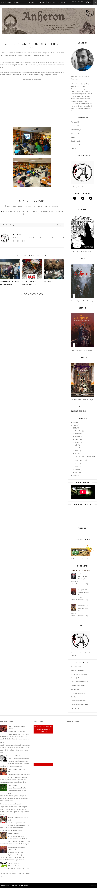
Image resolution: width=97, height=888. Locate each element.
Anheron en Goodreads (81, 570)
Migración (3, 742)
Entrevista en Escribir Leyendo (10, 804)
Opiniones (74, 141)
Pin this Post (53, 206)
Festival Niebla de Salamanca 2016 (30, 283)
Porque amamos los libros (79, 704)
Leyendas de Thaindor (78, 701)
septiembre (79, 439)
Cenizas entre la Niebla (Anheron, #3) (83, 608)
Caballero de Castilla (78, 685)
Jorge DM (17, 234)
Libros (42, 2)
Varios (73, 137)
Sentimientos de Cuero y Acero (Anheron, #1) (83, 576)
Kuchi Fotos (75, 689)
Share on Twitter (35, 206)
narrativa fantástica (46, 211)
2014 (74, 475)
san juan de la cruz (27, 214)
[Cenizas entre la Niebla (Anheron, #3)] (74, 608)
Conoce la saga (13, 2)
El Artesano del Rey (77, 666)
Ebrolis (73, 697)
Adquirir (51, 2)
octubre (77, 436)
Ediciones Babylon (14, 863)
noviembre (78, 434)
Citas (72, 149)
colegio (15, 211)
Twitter (83, 201)
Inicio (2, 2)
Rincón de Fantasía (77, 670)
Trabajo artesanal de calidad (80, 559)
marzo (77, 467)
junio (76, 448)
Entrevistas (75, 130)
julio (76, 445)
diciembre (78, 431)
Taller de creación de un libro (85, 456)
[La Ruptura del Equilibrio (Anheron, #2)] (74, 592)
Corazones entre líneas (79, 674)
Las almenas (75, 708)
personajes (74, 145)
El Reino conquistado (78, 693)
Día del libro (79, 464)
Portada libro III (13, 833)
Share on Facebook (14, 206)
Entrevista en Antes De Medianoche (9, 283)
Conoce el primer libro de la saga (82, 301)
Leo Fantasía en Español (79, 682)
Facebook (74, 201)
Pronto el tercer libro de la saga (82, 399)
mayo (77, 451)
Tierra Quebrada (76, 678)
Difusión (74, 126)
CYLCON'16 (48, 282)
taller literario (38, 214)
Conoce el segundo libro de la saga (81, 350)
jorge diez (28, 211)
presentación (58, 211)
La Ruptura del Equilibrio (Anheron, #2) (84, 592)
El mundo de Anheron (30, 2)
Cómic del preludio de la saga (81, 251)
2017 (74, 422)
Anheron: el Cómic (14, 756)
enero (77, 472)
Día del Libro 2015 (81, 460)
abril (76, 453)
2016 (74, 425)
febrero (77, 469)
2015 (74, 428)
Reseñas (74, 122)
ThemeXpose (14, 885)
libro (37, 211)
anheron (9, 211)
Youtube (90, 201)
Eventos (21, 211)
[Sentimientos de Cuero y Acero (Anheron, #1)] (74, 576)
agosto (77, 442)
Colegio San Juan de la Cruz (52, 53)
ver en (43, 729)
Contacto (61, 2)
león (33, 211)
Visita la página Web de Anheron (81, 187)
